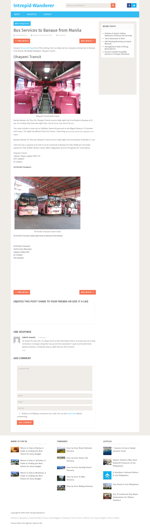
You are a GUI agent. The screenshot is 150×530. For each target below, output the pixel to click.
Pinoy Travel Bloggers (52, 518)
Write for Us (88, 518)
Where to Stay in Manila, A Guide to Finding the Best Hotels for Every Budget (31, 451)
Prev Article (22, 41)
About (17, 14)
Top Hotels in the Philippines (126, 484)
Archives (14, 518)
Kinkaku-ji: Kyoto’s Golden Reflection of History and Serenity (118, 34)
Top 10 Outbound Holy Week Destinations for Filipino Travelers (125, 497)
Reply (24, 350)
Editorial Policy (36, 518)
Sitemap (66, 518)
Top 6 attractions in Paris (115, 39)
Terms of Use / (77, 518)
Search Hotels (113, 518)
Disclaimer (23, 518)
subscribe (72, 414)
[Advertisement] (54, 275)
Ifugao (31, 48)
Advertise (32, 14)
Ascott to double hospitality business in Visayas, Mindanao (117, 53)
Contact (47, 14)
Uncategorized (23, 23)
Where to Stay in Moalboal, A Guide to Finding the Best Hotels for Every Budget (33, 476)
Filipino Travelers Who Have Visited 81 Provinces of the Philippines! (125, 463)
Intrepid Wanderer (34, 5)
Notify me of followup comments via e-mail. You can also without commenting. (49, 415)
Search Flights (100, 518)
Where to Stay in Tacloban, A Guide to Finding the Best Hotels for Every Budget (33, 463)
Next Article (86, 41)
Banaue (24, 48)
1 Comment (62, 35)
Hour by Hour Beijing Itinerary (80, 486)
